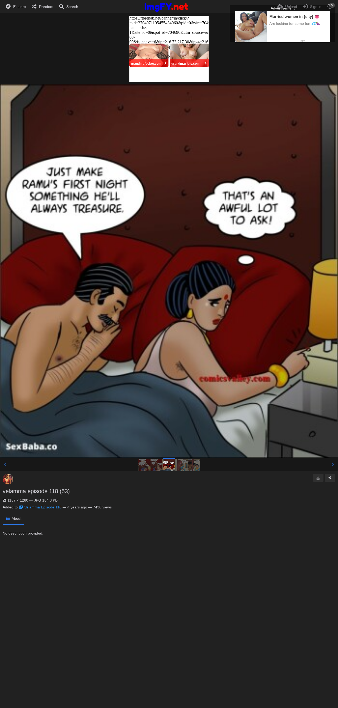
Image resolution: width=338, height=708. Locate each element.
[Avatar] (8, 479)
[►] (332, 464)
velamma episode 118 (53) (36, 491)
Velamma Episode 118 (43, 507)
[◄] (5, 464)
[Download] (318, 478)
